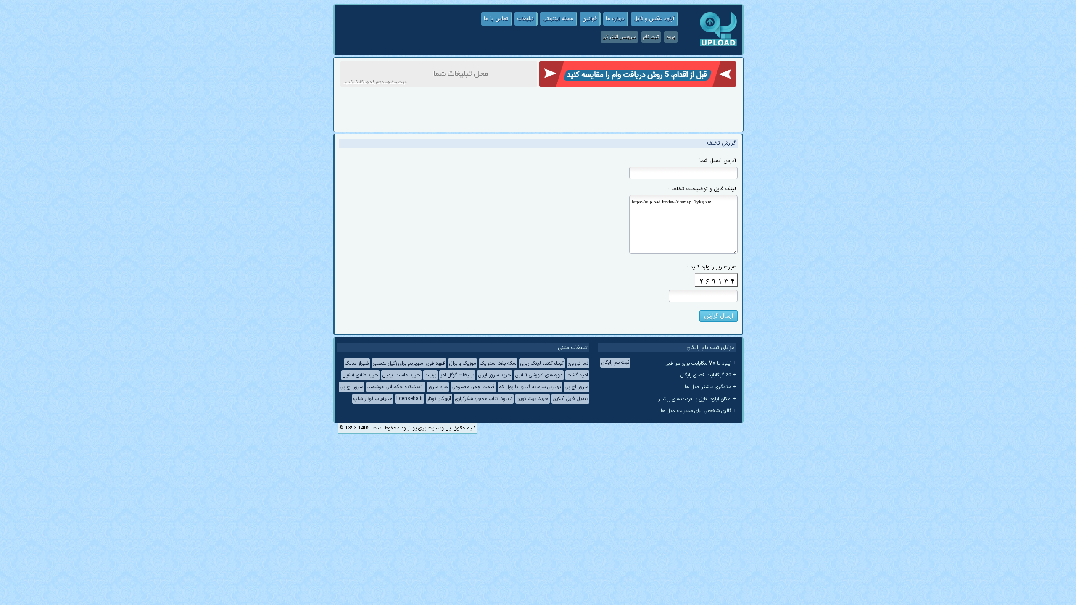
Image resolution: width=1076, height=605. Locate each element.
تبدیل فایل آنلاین (570, 398)
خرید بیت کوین (533, 398)
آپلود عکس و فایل (653, 19)
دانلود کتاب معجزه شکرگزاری (483, 398)
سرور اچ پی (576, 387)
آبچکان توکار (439, 398)
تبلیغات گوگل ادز (457, 375)
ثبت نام (651, 37)
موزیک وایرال (462, 363)
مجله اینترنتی (558, 19)
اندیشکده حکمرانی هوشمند (395, 387)
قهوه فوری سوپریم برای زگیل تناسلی (409, 363)
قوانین (589, 19)
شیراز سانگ (357, 363)
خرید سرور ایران (494, 375)
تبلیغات (525, 19)
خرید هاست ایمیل (401, 375)
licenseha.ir (409, 398)
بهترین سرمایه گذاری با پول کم (530, 387)
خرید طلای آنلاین (360, 375)
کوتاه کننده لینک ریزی (542, 363)
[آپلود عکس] (718, 45)
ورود (670, 37)
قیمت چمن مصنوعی (473, 387)
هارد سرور (438, 387)
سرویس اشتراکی (619, 37)
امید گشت (577, 375)
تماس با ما (496, 19)
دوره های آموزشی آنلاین (538, 375)
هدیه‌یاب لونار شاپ (372, 398)
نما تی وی (578, 363)
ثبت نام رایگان (615, 362)
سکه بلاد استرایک (498, 363)
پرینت (430, 375)
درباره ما (615, 19)
